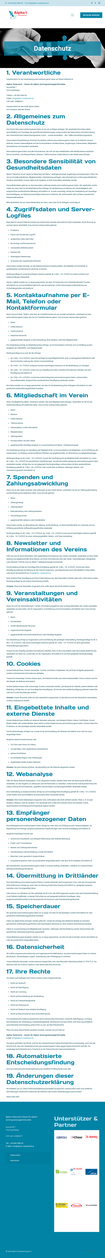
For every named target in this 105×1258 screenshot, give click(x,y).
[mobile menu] (72, 15)
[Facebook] (91, 3)
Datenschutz (15, 1155)
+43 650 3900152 (20, 95)
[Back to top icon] (92, 1252)
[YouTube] (95, 3)
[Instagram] (99, 3)
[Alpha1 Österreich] (18, 15)
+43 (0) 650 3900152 (15, 3)
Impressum (14, 1160)
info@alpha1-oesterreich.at (38, 3)
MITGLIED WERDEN (91, 15)
